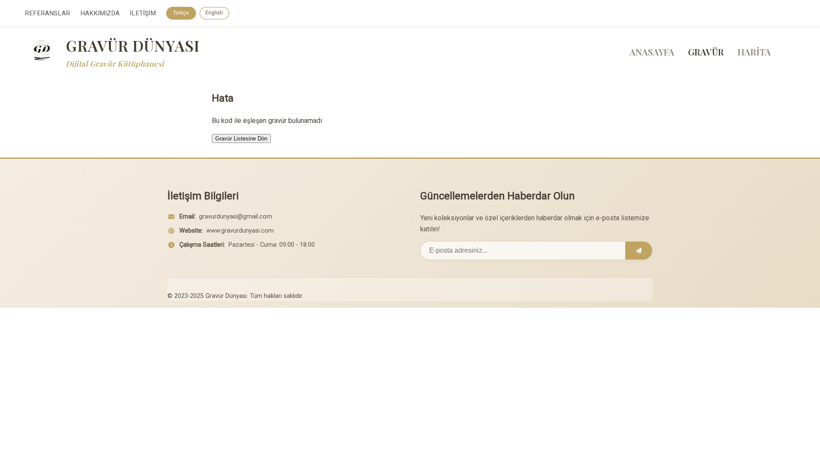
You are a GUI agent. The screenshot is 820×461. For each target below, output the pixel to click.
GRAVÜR (706, 52)
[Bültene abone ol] (638, 251)
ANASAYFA (652, 52)
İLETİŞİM (143, 13)
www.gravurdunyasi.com (240, 230)
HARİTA (754, 52)
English (214, 13)
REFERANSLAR (47, 13)
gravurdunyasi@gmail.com (235, 216)
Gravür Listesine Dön (241, 138)
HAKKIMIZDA (100, 13)
